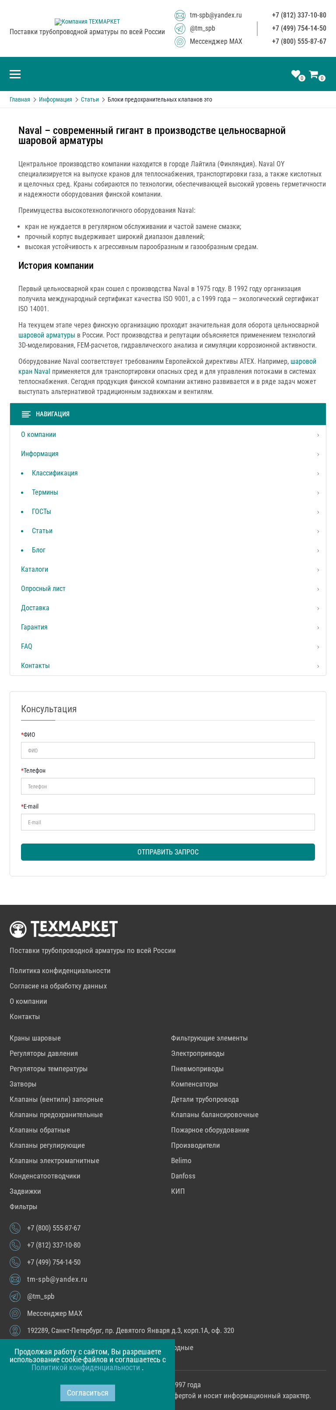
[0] (295, 74)
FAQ (26, 646)
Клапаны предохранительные (56, 1114)
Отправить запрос (168, 852)
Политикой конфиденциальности (87, 1367)
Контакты (35, 665)
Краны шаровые (35, 1038)
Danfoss (183, 1175)
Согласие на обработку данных (58, 985)
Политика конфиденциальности (60, 970)
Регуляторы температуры (49, 1068)
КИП (178, 1191)
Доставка (35, 608)
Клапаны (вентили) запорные (56, 1099)
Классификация (55, 473)
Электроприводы (198, 1053)
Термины (45, 492)
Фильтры (24, 1206)
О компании (38, 434)
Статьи (42, 531)
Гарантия (34, 627)
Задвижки (25, 1191)
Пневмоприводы (197, 1068)
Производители (195, 1145)
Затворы (23, 1083)
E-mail (29, 806)
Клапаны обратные (40, 1129)
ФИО (28, 734)
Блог (39, 550)
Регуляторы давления (44, 1053)
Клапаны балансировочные (215, 1114)
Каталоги (34, 569)
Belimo (181, 1160)
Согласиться (87, 1392)
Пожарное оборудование (210, 1129)
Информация (40, 454)
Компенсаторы (194, 1083)
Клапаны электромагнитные (54, 1160)
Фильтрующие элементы (209, 1038)
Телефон (33, 770)
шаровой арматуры (46, 335)
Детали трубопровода (205, 1099)
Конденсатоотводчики (45, 1175)
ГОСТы (41, 511)
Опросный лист (43, 588)
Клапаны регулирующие (47, 1145)
